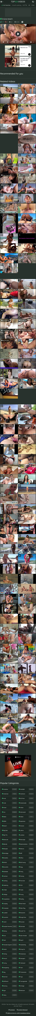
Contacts (12, 1010)
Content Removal (22, 1010)
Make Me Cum (24, 47)
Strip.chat (22, 53)
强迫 (33, 5)
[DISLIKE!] (6, 22)
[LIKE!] (1, 22)
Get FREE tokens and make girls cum (24, 60)
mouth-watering (16, 5)
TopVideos (18, 1)
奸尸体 (25, 5)
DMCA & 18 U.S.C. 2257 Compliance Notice (18, 1013)
